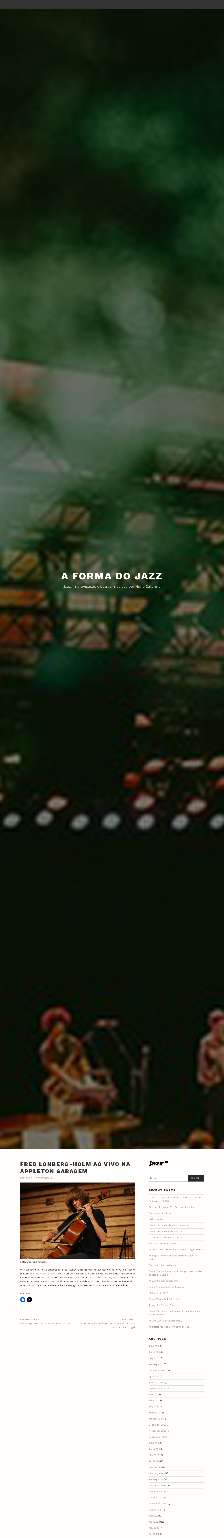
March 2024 (155, 1412)
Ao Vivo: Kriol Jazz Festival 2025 (165, 1237)
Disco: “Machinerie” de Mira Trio (166, 1231)
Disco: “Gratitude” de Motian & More (168, 1225)
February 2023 (157, 1473)
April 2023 (154, 1461)
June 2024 (154, 1400)
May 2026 (154, 1358)
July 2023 (154, 1443)
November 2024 (157, 1388)
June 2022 (154, 1521)
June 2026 (154, 1352)
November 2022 (157, 1491)
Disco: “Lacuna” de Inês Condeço (166, 1287)
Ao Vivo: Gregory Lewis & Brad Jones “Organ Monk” (176, 1249)
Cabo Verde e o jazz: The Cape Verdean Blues (172, 1207)
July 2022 (154, 1515)
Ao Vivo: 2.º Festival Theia (162, 1305)
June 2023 (154, 1449)
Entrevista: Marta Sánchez (163, 1265)
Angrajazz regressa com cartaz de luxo (170, 1326)
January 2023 (156, 1479)
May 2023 (154, 1455)
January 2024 (156, 1418)
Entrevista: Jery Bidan (160, 1213)
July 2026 (154, 1346)
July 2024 (154, 1394)
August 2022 (155, 1509)
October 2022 (156, 1497)
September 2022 (158, 1503)
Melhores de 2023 (158, 1293)
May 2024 (154, 1406)
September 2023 (158, 1437)
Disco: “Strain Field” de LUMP (164, 1299)
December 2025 (157, 1370)
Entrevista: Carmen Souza (163, 1243)
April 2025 (154, 1376)
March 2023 (155, 1467)
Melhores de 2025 (158, 1219)
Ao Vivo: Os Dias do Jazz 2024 (164, 1281)
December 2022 (157, 1485)
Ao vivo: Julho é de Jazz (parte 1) (165, 1320)
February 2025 (156, 1382)
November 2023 (157, 1431)
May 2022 (154, 1528)
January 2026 (156, 1364)
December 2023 (157, 1424)
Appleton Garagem (46, 1273)
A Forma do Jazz (112, 576)
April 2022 (154, 1534)
